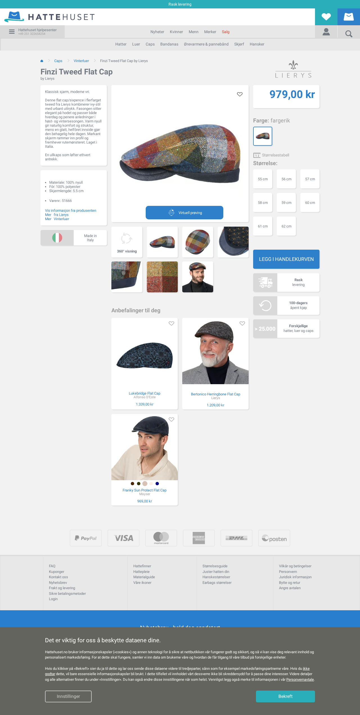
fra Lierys (61, 215)
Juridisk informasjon (295, 577)
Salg (226, 31)
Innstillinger (68, 696)
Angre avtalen (290, 588)
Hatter (121, 44)
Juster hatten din (215, 572)
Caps (150, 44)
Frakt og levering (62, 588)
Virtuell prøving (190, 213)
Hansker (257, 44)
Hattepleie (141, 572)
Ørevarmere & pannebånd (206, 44)
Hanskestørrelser (216, 577)
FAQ (52, 566)
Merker (210, 31)
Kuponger (56, 572)
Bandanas (169, 44)
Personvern (288, 572)
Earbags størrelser (216, 582)
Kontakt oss (58, 577)
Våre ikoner (142, 582)
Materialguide (144, 577)
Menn (194, 31)
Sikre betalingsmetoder (67, 593)
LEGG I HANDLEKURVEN (286, 259)
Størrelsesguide (215, 566)
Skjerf (239, 44)
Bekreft (285, 696)
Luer (136, 44)
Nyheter (157, 31)
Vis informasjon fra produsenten (70, 210)
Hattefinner (142, 566)
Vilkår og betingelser (295, 566)
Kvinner (176, 31)
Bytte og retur (289, 582)
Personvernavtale (300, 679)
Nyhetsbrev (58, 582)
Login (53, 599)
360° (127, 251)
